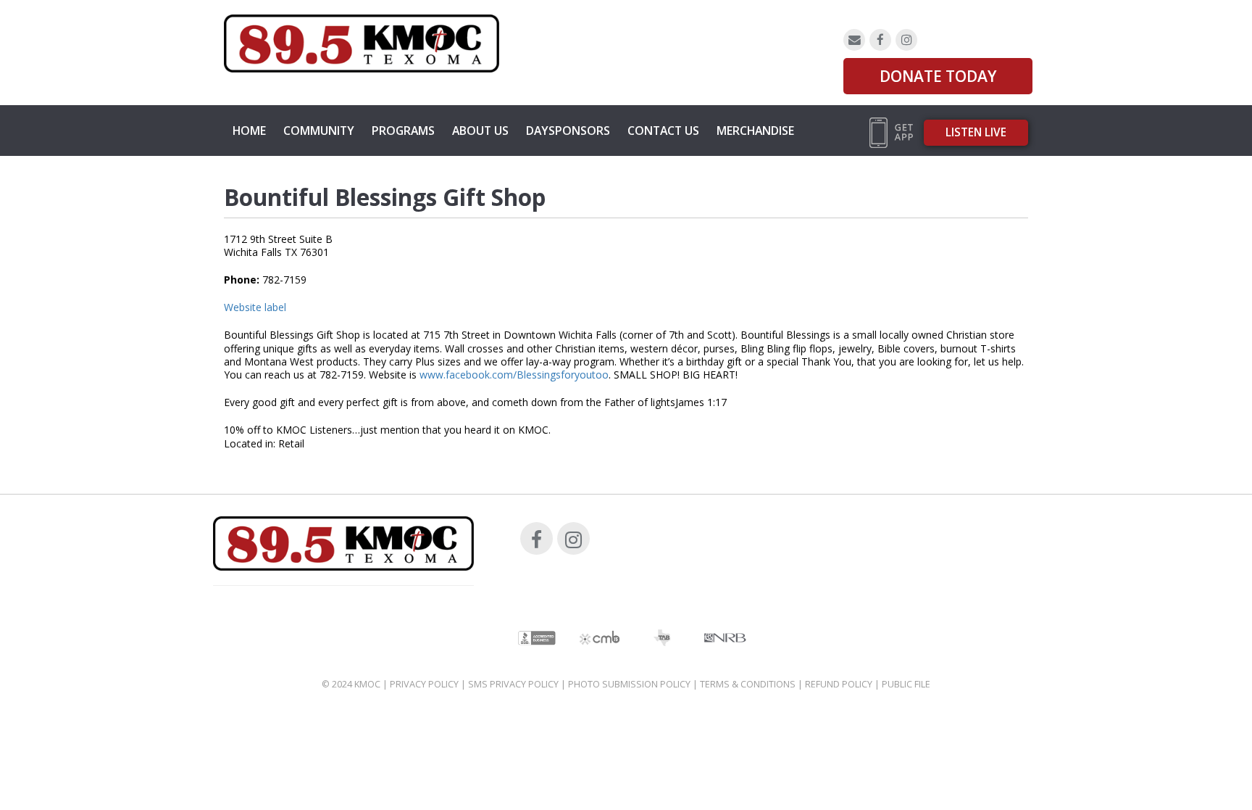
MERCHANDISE (755, 131)
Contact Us (663, 131)
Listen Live (976, 132)
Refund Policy (838, 684)
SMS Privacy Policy (513, 684)
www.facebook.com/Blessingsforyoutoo (514, 374)
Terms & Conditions (748, 684)
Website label (255, 307)
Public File (906, 684)
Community (318, 131)
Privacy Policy (424, 684)
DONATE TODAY (938, 76)
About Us (480, 131)
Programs (403, 131)
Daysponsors (568, 131)
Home (249, 131)
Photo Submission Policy (629, 684)
